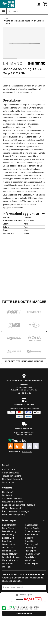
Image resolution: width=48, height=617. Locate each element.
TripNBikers (30, 557)
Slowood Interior (33, 531)
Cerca (15, 11)
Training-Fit (30, 547)
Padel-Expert (31, 524)
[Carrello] (45, 4)
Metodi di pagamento (12, 508)
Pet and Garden (32, 528)
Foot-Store (7, 540)
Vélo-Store (30, 560)
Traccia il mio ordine (11, 475)
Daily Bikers (8, 528)
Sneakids (29, 540)
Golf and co (7, 547)
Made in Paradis (10, 560)
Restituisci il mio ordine (13, 479)
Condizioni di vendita (12, 498)
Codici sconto (8, 482)
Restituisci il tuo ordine (24, 434)
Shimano (13, 63)
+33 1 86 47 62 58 (24, 393)
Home (5, 18)
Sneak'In (29, 537)
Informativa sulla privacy (13, 514)
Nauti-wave (7, 563)
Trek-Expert (30, 550)
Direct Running (9, 531)
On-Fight (6, 566)
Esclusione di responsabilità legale (18, 504)
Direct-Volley (8, 534)
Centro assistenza (10, 472)
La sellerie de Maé (11, 557)
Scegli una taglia (24, 613)
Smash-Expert (32, 534)
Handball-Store (9, 550)
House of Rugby (9, 553)
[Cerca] (9, 11)
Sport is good (31, 544)
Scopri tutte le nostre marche (24, 361)
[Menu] (3, 11)
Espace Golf (8, 537)
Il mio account (8, 469)
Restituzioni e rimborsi (12, 501)
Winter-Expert (31, 563)
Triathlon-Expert (32, 553)
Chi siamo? (7, 491)
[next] (46, 332)
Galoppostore (8, 544)
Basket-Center (9, 524)
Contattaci (24, 384)
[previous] (2, 332)
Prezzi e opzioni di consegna (15, 511)
